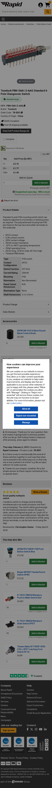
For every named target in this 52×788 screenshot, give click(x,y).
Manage (26, 422)
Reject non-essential (26, 416)
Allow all (26, 409)
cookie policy (16, 403)
